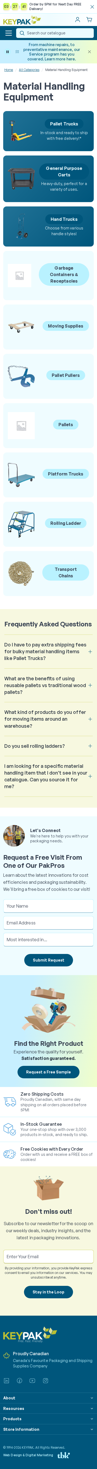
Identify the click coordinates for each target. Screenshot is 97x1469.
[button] (8, 33)
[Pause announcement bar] (7, 51)
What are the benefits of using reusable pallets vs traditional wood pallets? (45, 685)
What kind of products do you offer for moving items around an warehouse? (45, 719)
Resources (13, 1408)
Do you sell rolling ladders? (34, 746)
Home (8, 70)
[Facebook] (19, 1380)
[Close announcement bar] (89, 51)
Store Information (21, 1429)
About (9, 1398)
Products (12, 1418)
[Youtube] (32, 1380)
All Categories (29, 70)
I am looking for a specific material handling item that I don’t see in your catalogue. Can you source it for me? (45, 776)
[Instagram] (45, 1380)
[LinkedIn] (6, 1380)
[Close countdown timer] (92, 7)
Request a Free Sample (48, 1072)
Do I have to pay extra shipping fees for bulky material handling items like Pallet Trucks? (45, 651)
